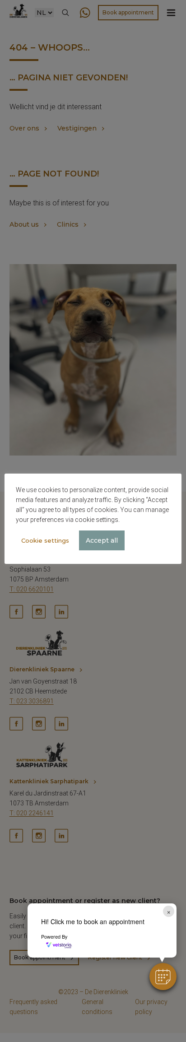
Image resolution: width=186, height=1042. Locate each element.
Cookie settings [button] (45, 540)
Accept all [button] (102, 540)
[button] (163, 976)
